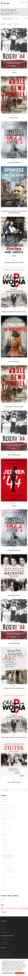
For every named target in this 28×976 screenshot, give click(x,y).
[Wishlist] (23, 2)
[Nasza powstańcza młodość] (14, 572)
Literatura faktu (5, 866)
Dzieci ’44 (14, 72)
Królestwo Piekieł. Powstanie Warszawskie (14, 406)
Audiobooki (3, 890)
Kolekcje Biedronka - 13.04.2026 (8, 818)
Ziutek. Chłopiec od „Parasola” (14, 782)
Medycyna (4, 823)
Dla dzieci (4, 831)
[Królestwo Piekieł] (14, 95)
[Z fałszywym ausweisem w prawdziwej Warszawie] (14, 665)
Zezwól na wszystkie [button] (20, 973)
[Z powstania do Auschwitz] (14, 336)
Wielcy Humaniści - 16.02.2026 (8, 807)
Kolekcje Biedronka (5, 802)
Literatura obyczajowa (6, 869)
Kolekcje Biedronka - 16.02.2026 (8, 804)
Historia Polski (5, 845)
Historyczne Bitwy (6, 839)
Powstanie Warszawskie (7, 855)
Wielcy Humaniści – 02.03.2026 (8, 810)
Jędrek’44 (14, 505)
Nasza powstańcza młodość (14, 595)
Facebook (20, 2)
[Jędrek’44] (14, 480)
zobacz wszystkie (5, 799)
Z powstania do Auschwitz (14, 361)
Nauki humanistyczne (6, 877)
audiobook (9, 24)
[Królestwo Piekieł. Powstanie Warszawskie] (14, 384)
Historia (3, 837)
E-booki (2, 887)
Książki (2, 821)
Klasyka (3, 861)
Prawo (3, 885)
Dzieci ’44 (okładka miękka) (14, 455)
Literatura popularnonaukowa (8, 871)
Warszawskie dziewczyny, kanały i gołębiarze (14, 262)
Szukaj (25, 789)
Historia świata (5, 850)
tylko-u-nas (16, 24)
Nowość (2, 899)
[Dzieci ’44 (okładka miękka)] (14, 430)
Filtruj (4, 912)
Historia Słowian (5, 847)
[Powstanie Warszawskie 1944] (14, 139)
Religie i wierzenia (5, 826)
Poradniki (4, 882)
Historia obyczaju (6, 842)
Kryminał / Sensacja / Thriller (8, 863)
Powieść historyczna (6, 858)
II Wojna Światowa (6, 853)
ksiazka (3, 24)
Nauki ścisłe (4, 879)
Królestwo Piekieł (14, 117)
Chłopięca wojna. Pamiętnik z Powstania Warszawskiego (14, 312)
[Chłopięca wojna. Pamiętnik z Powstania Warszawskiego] (14, 287)
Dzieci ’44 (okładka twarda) (14, 643)
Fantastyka (4, 834)
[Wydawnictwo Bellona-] (5, 2)
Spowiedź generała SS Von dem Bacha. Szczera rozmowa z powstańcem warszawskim (14, 212)
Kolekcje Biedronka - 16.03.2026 (8, 813)
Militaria (3, 874)
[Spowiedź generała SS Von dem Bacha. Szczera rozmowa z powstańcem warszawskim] (14, 186)
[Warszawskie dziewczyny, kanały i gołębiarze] (14, 237)
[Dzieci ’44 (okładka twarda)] (14, 619)
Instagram (21, 2)
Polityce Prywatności (18, 970)
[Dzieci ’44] (14, 48)
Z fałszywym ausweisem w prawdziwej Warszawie (14, 688)
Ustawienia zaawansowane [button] (7, 973)
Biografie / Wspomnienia (7, 829)
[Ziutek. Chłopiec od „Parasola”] (14, 759)
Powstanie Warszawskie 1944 (14, 162)
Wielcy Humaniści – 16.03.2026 (8, 815)
